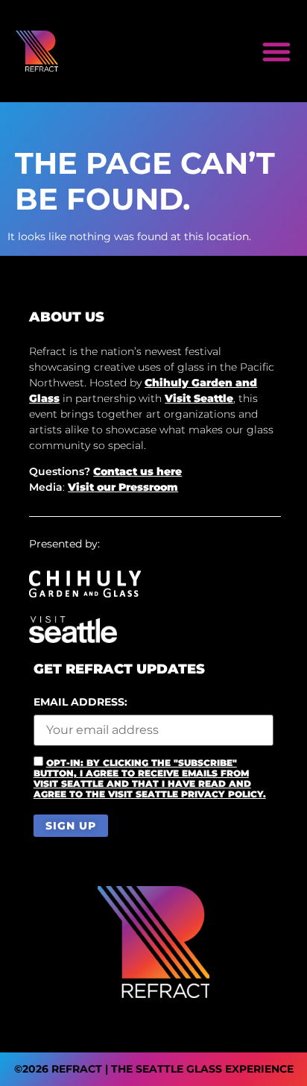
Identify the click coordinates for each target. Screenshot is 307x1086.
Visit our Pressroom (123, 487)
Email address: (80, 703)
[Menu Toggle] (276, 51)
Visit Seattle (199, 398)
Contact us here (137, 471)
